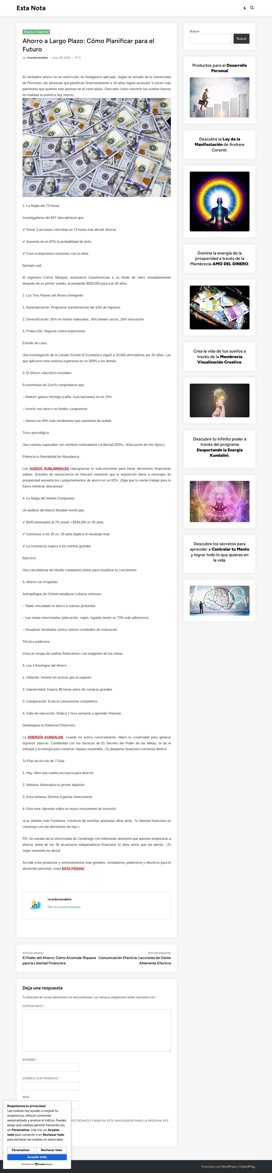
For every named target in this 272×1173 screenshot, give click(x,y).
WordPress (228, 1166)
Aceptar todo (37, 1157)
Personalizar (21, 1150)
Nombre (30, 1059)
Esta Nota (31, 8)
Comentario (34, 1006)
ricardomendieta (37, 57)
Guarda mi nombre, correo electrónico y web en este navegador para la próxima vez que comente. (96, 1123)
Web (26, 1097)
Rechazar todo (51, 1150)
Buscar (194, 31)
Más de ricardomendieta (64, 907)
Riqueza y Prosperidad (36, 31)
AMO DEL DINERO (230, 263)
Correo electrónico (41, 1078)
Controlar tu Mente (230, 549)
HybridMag (247, 1166)
